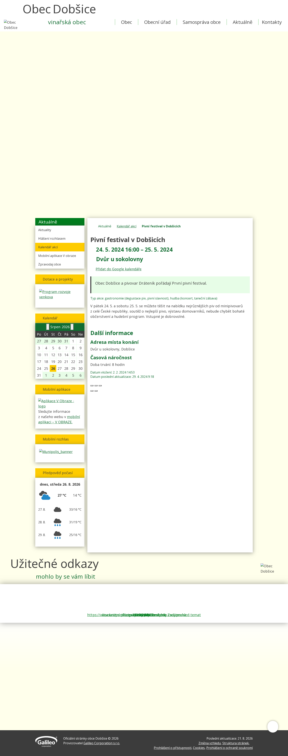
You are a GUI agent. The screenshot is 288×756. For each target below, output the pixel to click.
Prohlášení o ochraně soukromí (229, 748)
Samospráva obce (202, 22)
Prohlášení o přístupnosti (172, 748)
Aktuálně (242, 22)
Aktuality (44, 230)
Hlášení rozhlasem (51, 238)
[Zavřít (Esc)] (91, 385)
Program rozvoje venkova (144, 614)
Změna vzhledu (209, 743)
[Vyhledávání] (189, 5)
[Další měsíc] (72, 327)
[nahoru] (273, 728)
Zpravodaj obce (49, 264)
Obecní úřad (157, 22)
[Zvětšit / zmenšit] (100, 385)
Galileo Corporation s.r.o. (101, 743)
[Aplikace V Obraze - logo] (60, 403)
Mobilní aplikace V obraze (57, 256)
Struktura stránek (235, 743)
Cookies (199, 748)
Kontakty (272, 22)
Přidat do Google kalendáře (118, 269)
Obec (126, 22)
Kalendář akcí (126, 226)
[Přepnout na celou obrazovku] (96, 385)
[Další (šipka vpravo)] (96, 390)
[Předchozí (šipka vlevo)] (91, 390)
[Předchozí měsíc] (47, 327)
